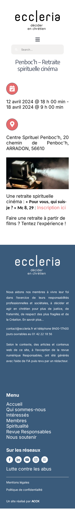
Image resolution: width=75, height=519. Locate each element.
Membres (16, 420)
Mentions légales (17, 482)
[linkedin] (18, 459)
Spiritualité (17, 426)
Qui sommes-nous (26, 409)
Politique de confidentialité (24, 489)
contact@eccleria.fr (20, 328)
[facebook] (9, 459)
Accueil (14, 404)
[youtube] (27, 459)
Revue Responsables (28, 431)
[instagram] (35, 459)
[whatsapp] (44, 459)
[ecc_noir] (37, 6)
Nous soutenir (21, 437)
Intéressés (17, 415)
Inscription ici (51, 207)
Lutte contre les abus (28, 469)
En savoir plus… (33, 319)
